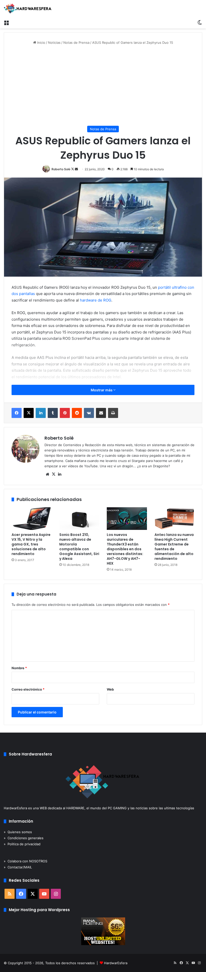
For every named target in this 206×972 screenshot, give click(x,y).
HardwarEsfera (115, 963)
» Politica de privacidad (22, 844)
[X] (53, 474)
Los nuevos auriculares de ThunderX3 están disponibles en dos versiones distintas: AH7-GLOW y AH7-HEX (125, 549)
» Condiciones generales (23, 838)
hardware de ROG (95, 300)
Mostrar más (102, 390)
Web (110, 689)
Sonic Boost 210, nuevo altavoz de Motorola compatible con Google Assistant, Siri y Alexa (79, 546)
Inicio (40, 42)
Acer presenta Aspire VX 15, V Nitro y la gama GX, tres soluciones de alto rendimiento (31, 544)
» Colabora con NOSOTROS (25, 861)
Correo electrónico (28, 689)
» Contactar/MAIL (18, 867)
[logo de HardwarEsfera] (28, 9)
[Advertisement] (103, 85)
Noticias (54, 42)
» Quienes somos (18, 832)
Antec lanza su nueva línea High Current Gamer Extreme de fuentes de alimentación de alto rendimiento (174, 546)
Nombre (19, 668)
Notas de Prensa (76, 42)
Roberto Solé (61, 169)
